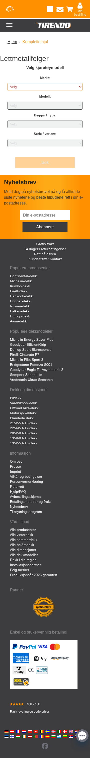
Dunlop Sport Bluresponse (31, 350)
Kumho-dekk (20, 286)
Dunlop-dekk (20, 316)
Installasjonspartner (25, 565)
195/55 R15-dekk (23, 443)
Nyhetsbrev (19, 507)
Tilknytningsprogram (26, 512)
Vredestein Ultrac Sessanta (31, 380)
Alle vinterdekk (21, 535)
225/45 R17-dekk (23, 428)
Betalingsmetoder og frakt (30, 502)
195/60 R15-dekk (23, 438)
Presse (15, 466)
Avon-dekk (18, 321)
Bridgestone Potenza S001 (31, 365)
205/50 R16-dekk (23, 433)
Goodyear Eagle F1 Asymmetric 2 (36, 370)
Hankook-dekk (21, 296)
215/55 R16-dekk (23, 423)
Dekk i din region (23, 560)
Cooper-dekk (20, 301)
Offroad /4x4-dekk (24, 408)
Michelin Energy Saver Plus (31, 339)
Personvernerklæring (26, 481)
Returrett (17, 487)
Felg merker (19, 570)
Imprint (15, 471)
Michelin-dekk (21, 281)
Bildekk (15, 398)
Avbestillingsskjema (25, 497)
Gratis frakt (45, 244)
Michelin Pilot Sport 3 (26, 360)
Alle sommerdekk (23, 540)
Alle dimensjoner (23, 550)
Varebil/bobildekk (23, 403)
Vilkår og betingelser (26, 476)
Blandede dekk (22, 418)
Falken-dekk (20, 311)
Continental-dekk (23, 276)
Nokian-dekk (20, 306)
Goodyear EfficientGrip (28, 344)
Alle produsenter (23, 530)
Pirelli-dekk (18, 291)
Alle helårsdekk (22, 545)
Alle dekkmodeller (24, 555)
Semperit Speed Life (26, 375)
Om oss (16, 461)
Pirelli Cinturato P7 (24, 355)
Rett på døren (45, 254)
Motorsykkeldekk (23, 413)
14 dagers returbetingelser (45, 249)
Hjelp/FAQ (18, 492)
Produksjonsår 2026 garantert (33, 575)
